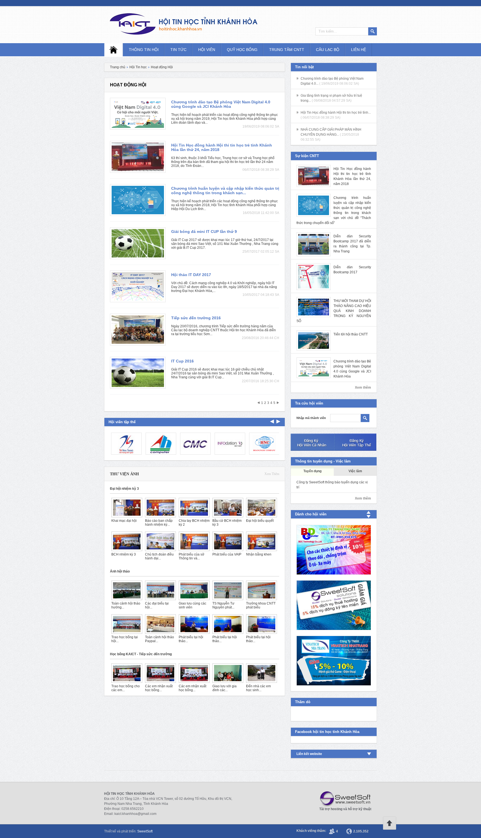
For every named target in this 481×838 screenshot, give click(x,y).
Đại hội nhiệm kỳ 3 (124, 489)
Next (272, 421)
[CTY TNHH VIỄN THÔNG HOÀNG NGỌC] (263, 444)
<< (258, 403)
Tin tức (178, 49)
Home (113, 49)
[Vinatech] (333, 661)
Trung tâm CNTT (286, 49)
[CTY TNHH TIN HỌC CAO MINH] (194, 444)
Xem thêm (271, 474)
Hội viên (206, 49)
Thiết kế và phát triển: (128, 831)
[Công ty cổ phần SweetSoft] (343, 799)
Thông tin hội (144, 49)
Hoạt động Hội (162, 67)
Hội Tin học (138, 67)
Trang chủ (117, 67)
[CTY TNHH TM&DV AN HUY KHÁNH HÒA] (159, 444)
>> (277, 403)
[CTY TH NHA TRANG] (125, 444)
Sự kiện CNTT (307, 156)
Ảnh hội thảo (120, 571)
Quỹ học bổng (242, 49)
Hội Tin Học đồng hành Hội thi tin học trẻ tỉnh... (336, 113)
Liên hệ (358, 49)
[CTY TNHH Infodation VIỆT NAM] (228, 444)
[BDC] (333, 550)
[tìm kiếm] (365, 418)
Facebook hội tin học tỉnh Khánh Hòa (327, 732)
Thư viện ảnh (124, 474)
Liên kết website (309, 754)
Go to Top (389, 823)
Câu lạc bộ (327, 49)
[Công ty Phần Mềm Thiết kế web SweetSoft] (333, 605)
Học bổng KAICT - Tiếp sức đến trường (141, 654)
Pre (278, 421)
